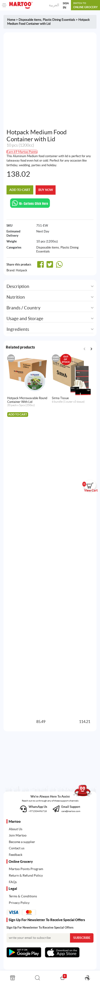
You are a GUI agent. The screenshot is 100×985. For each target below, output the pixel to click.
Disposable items (30, 19)
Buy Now (45, 190)
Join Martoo (18, 835)
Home (11, 19)
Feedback (15, 855)
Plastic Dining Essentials (59, 19)
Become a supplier (22, 842)
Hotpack (21, 270)
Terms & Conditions (23, 896)
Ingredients (18, 329)
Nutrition (16, 297)
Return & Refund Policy (26, 875)
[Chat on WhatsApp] (30, 202)
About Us (15, 829)
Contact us (16, 848)
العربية (54, 5)
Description (18, 286)
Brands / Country (23, 308)
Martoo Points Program (26, 869)
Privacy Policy (19, 903)
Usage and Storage (25, 318)
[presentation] (91, 349)
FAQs (13, 882)
